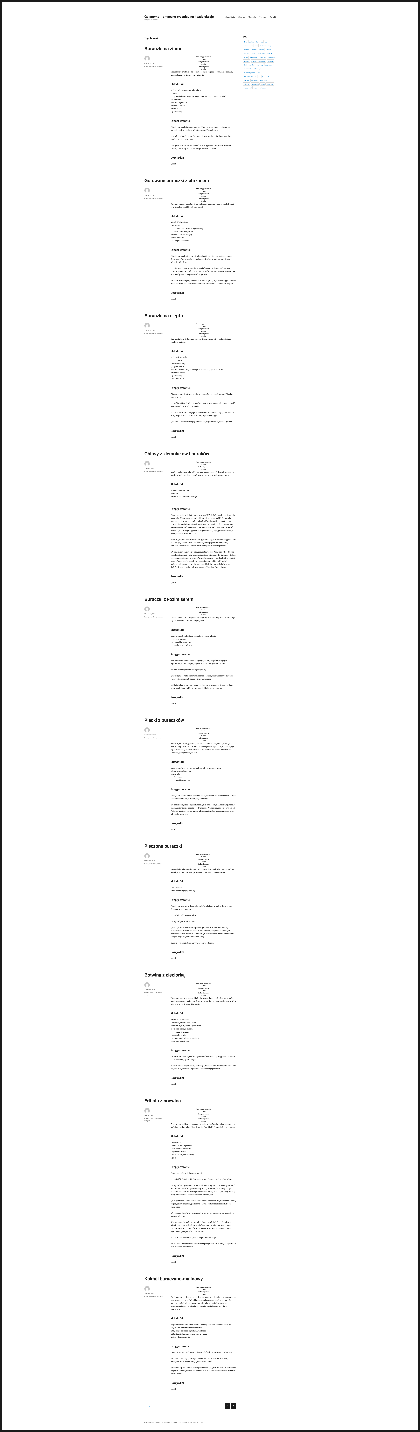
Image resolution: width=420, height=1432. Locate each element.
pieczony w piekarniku (258, 61)
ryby (259, 73)
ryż (259, 76)
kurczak (261, 50)
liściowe (268, 50)
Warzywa (241, 17)
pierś (245, 65)
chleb (245, 42)
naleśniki (269, 53)
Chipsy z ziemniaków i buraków (176, 453)
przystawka (268, 65)
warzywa (160, 66)
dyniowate (263, 46)
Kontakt (273, 17)
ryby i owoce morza (250, 76)
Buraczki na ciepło (163, 315)
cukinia (251, 42)
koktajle (254, 50)
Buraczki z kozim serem (168, 599)
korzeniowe (152, 66)
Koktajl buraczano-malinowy (173, 1278)
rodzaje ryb (257, 69)
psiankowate (247, 69)
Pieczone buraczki (163, 846)
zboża (263, 84)
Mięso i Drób (230, 17)
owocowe (263, 57)
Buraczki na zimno (163, 48)
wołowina (246, 84)
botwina (146, 992)
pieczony (246, 61)
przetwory (260, 65)
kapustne (246, 50)
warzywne (254, 80)
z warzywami (248, 88)
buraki (146, 66)
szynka (269, 76)
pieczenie (272, 57)
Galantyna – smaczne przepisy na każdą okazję (179, 16)
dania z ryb (259, 42)
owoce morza (254, 57)
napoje (246, 57)
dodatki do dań (248, 46)
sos (263, 76)
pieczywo (271, 61)
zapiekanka (255, 84)
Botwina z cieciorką (164, 975)
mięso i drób (260, 53)
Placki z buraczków (164, 720)
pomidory (252, 65)
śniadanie (263, 88)
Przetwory (263, 17)
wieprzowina (263, 80)
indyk (270, 46)
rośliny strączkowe (249, 73)
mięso (253, 53)
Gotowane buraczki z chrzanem (176, 180)
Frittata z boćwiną (162, 1100)
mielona (246, 53)
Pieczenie (252, 17)
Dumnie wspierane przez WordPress (191, 1422)
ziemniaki (270, 84)
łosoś (255, 88)
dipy (266, 42)
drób (256, 46)
